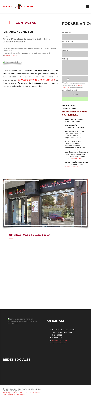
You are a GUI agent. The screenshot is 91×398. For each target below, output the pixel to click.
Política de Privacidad (72, 166)
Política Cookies (34, 392)
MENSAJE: (65, 59)
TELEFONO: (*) (67, 41)
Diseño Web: (14, 394)
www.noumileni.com (59, 343)
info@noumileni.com (11, 56)
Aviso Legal (7, 392)
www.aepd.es (76, 158)
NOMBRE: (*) (66, 33)
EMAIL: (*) (65, 50)
